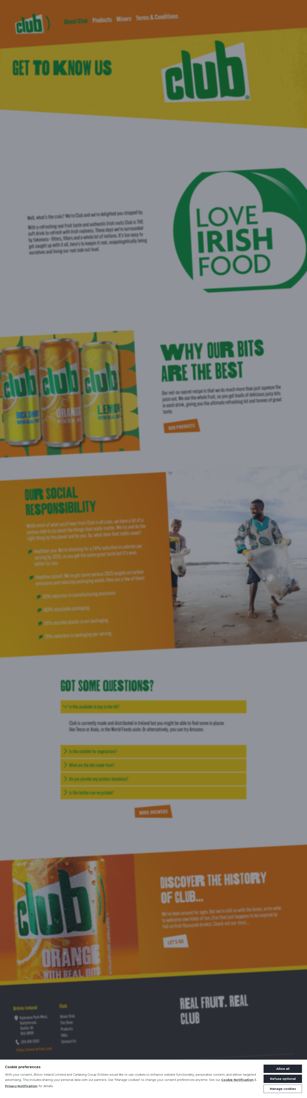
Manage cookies (283, 1089)
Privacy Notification (21, 1086)
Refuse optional (283, 1079)
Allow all (282, 1069)
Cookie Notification (237, 1080)
